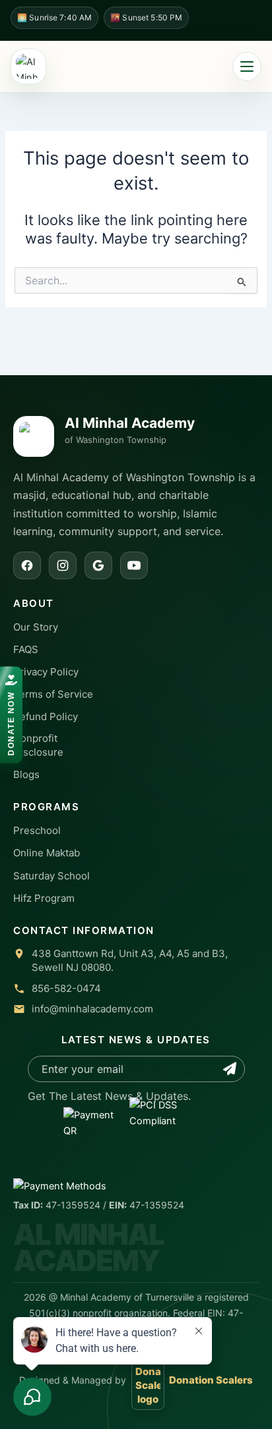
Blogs (26, 774)
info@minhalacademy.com (92, 1008)
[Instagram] (63, 565)
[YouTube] (134, 565)
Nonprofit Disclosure (38, 745)
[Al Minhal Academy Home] (28, 66)
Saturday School (51, 876)
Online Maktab (46, 852)
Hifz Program (44, 898)
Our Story (35, 627)
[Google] (98, 565)
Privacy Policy (46, 671)
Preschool (37, 830)
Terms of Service (53, 694)
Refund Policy (45, 716)
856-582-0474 (66, 988)
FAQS (25, 649)
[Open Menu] (246, 66)
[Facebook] (27, 565)
